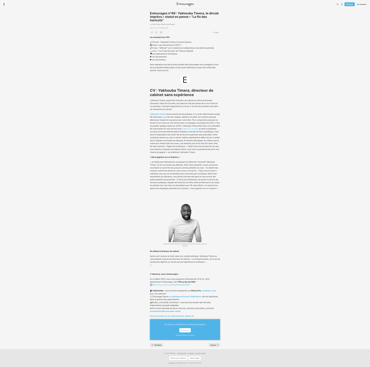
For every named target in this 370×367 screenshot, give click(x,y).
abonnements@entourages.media (165, 311)
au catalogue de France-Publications (185, 296)
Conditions (191, 353)
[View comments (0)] (156, 32)
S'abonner (349, 4)
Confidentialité (181, 353)
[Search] (337, 4)
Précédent (158, 345)
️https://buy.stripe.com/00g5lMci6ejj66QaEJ (171, 285)
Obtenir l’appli (194, 358)
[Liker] (152, 32)
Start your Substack (179, 358)
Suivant (213, 345)
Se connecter (362, 4)
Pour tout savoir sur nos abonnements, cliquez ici (172, 316)
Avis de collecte (201, 353)
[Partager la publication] (342, 4)
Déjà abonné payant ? (185, 335)
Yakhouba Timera (158, 114)
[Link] (147, 92)
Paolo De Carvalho (190, 129)
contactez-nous (209, 291)
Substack (171, 363)
